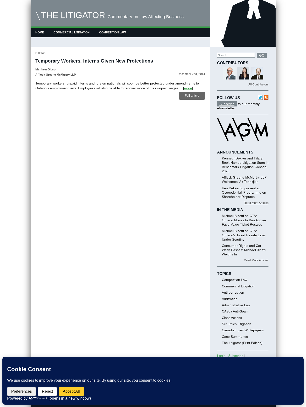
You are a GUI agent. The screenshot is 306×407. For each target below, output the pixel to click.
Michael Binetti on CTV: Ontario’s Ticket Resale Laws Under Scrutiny (244, 235)
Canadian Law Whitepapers (243, 330)
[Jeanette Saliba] (262, 73)
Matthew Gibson (46, 69)
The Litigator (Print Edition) (242, 343)
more (188, 88)
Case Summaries (235, 336)
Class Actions (232, 318)
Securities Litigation (236, 324)
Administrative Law (236, 305)
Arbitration (229, 299)
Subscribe (227, 104)
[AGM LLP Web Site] (242, 145)
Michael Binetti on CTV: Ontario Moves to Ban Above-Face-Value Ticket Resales (244, 220)
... (180, 88)
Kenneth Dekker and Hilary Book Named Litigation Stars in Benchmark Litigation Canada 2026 (245, 164)
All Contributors (258, 84)
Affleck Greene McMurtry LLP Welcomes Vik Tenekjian (244, 179)
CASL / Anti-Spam (235, 311)
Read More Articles (256, 203)
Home (39, 32)
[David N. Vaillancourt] (248, 73)
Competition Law (112, 32)
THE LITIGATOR (73, 15)
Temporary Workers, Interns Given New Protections (94, 60)
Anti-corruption (233, 292)
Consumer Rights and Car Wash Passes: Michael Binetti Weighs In (244, 250)
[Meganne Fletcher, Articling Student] (234, 73)
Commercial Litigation (72, 32)
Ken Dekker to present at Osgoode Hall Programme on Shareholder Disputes (244, 192)
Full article (192, 95)
